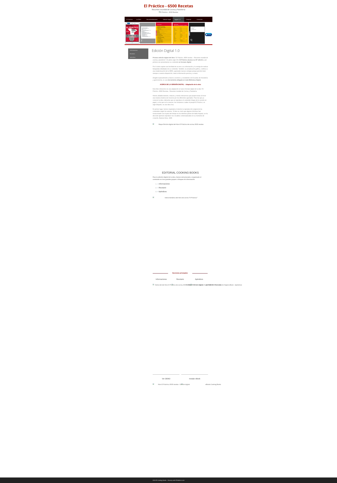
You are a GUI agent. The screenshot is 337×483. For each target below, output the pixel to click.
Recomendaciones (152, 19)
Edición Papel (167, 19)
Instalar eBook (194, 379)
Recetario (162, 188)
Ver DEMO (166, 379)
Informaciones (164, 184)
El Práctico (129, 19)
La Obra (138, 19)
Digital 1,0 (177, 19)
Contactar (200, 19)
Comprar (188, 19)
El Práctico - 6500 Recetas (168, 6)
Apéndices (163, 191)
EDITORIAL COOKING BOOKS (180, 172)
